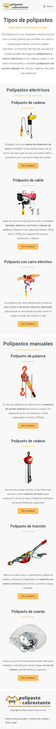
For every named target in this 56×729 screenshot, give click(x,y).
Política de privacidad (16, 718)
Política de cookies (39, 718)
